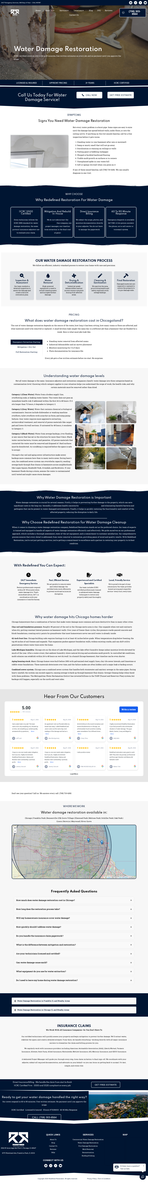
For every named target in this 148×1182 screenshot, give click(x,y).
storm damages (43, 474)
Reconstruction (88, 1152)
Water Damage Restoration (88, 1143)
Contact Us (74, 15)
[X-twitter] (140, 2)
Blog (91, 10)
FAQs (53, 1152)
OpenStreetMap (123, 877)
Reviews (108, 10)
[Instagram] (135, 2)
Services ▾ (64, 10)
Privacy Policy (92, 1179)
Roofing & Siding (88, 1156)
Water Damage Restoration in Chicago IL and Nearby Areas (41, 1010)
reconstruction (50, 223)
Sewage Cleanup (111, 673)
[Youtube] (145, 2)
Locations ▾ (79, 10)
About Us (53, 1139)
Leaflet (108, 877)
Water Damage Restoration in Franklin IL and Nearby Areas (42, 1001)
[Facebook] (130, 2)
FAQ (99, 10)
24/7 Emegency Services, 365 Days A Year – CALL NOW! (21, 2)
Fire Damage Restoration (88, 1146)
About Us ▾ (49, 10)
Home (38, 10)
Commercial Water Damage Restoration (88, 1139)
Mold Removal (88, 1149)
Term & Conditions (104, 1179)
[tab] (26, 342)
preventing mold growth (90, 506)
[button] (101, 842)
